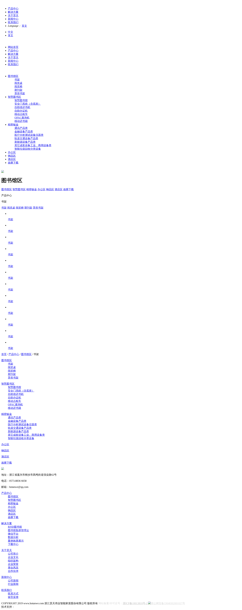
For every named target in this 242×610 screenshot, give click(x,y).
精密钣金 (13, 124)
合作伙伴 (13, 571)
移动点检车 (21, 114)
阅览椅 (18, 86)
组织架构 (13, 560)
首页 (4, 354)
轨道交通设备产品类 (26, 138)
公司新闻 (13, 580)
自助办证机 (21, 110)
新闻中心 (13, 61)
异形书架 (19, 93)
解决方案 (13, 54)
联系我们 (13, 64)
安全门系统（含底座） (27, 103)
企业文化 (13, 557)
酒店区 (12, 159)
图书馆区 (13, 76)
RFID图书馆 (15, 526)
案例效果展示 (16, 540)
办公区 (12, 152)
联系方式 (13, 593)
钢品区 (12, 155)
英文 (24, 25)
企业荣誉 (13, 564)
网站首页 (13, 47)
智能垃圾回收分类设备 (27, 148)
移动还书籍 (21, 121)
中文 (10, 31)
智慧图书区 (14, 96)
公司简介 (13, 553)
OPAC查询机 (21, 117)
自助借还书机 (22, 107)
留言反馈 (13, 597)
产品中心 (13, 50)
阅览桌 (18, 83)
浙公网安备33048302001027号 (168, 603)
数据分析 (13, 537)
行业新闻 (13, 584)
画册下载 (13, 162)
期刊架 (18, 90)
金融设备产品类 (23, 131)
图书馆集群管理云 (18, 530)
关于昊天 (13, 57)
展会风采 (13, 567)
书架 (17, 79)
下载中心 (13, 544)
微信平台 (13, 533)
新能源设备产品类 (25, 141)
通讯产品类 (21, 128)
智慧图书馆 (21, 100)
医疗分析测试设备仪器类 (28, 135)
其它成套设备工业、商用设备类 (32, 145)
